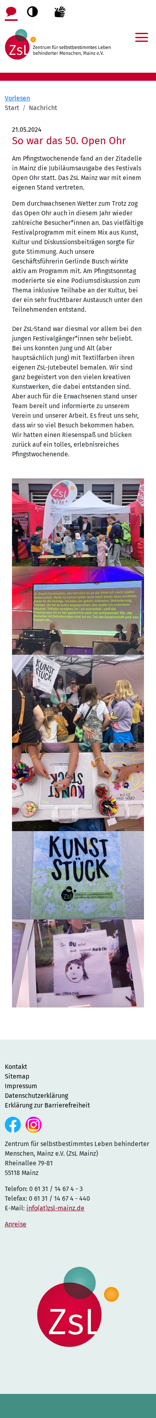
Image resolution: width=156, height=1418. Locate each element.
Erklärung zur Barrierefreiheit (47, 1105)
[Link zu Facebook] (13, 1124)
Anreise (15, 1224)
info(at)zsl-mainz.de (55, 1208)
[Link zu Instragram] (34, 1124)
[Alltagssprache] (11, 11)
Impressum (21, 1086)
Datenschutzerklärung (36, 1095)
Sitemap (17, 1076)
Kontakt (16, 1067)
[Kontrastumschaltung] (32, 11)
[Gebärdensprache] (60, 11)
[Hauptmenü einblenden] (141, 32)
